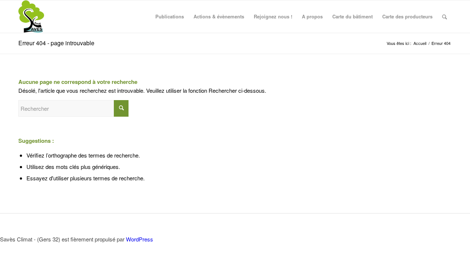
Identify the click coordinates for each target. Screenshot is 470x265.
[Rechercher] (444, 16)
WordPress (139, 239)
